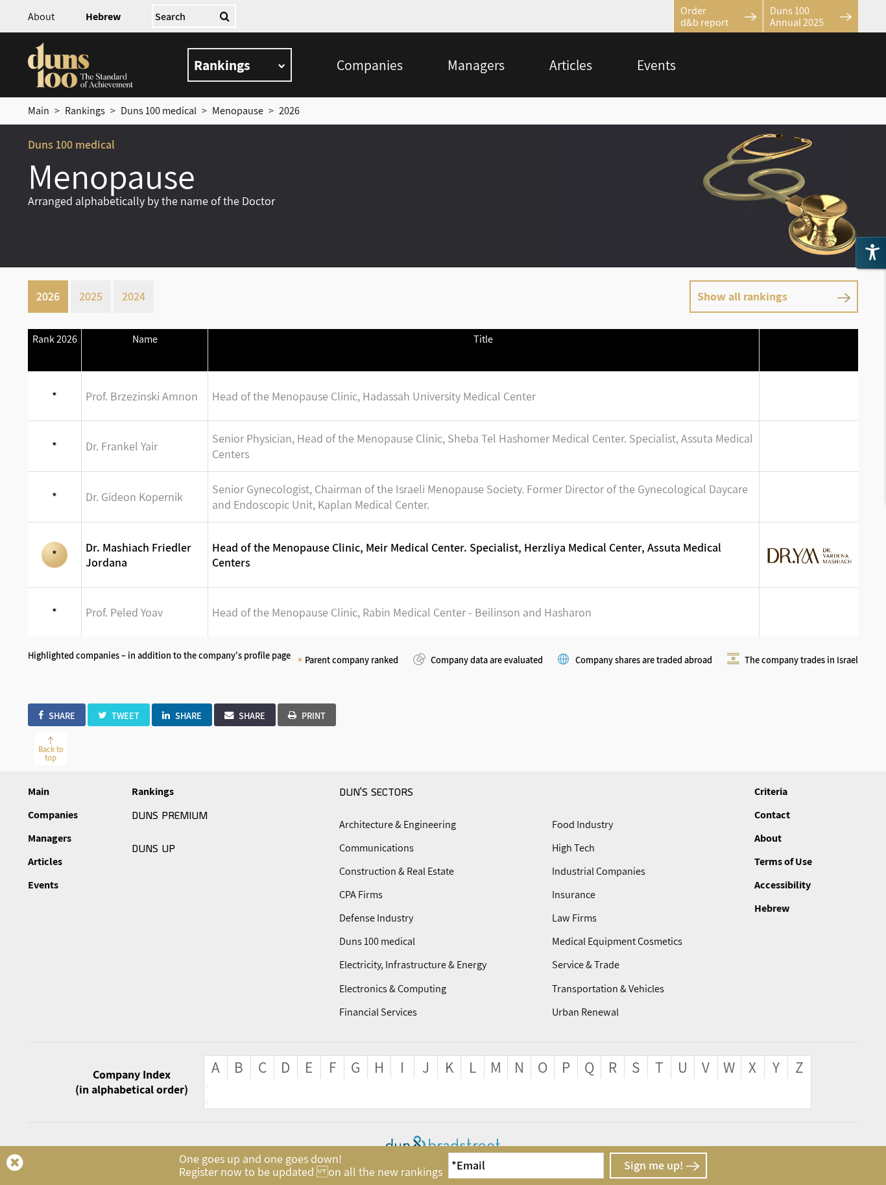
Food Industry (582, 824)
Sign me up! (653, 1165)
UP (153, 847)
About (41, 16)
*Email (468, 1165)
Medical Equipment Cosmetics (617, 941)
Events (656, 65)
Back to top (51, 753)
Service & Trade (585, 964)
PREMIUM (170, 814)
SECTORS (376, 791)
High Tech (573, 848)
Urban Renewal (585, 1012)
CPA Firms (361, 894)
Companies (370, 65)
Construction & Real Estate (396, 871)
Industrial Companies (598, 871)
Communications (376, 848)
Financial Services (378, 1012)
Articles (570, 65)
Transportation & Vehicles (608, 989)
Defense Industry (376, 918)
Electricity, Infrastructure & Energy (412, 964)
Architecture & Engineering (397, 824)
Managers (476, 65)
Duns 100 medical (377, 941)
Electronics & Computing (392, 989)
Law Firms (574, 918)
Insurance (573, 894)
